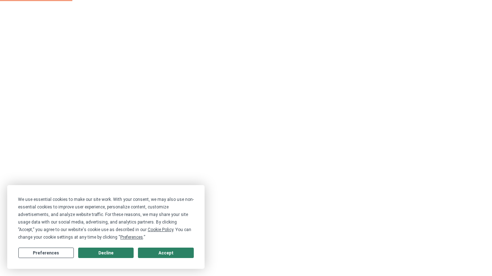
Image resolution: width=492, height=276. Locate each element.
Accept (166, 253)
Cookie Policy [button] (160, 229)
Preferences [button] (131, 237)
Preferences (46, 253)
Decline (105, 253)
